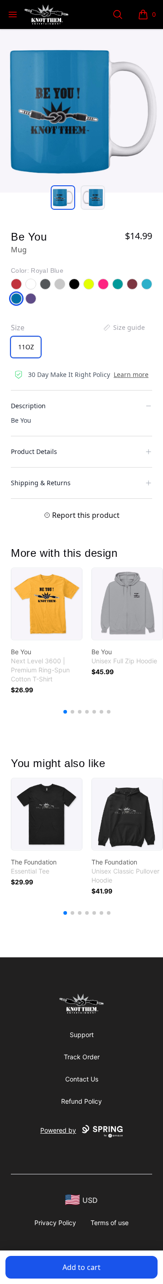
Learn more (131, 374)
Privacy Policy (55, 1222)
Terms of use (110, 1222)
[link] (46, 604)
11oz (26, 347)
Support (82, 1034)
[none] (123, 327)
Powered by (58, 1130)
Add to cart (81, 1267)
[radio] (26, 347)
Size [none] (17, 328)
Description (28, 405)
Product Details (34, 451)
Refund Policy (81, 1101)
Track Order (82, 1057)
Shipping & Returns (41, 482)
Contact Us (81, 1079)
